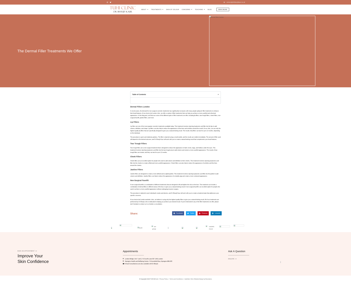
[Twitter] (110, 2)
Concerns (186, 9)
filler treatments (178, 115)
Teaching (199, 9)
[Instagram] (107, 2)
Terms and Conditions (176, 279)
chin (181, 176)
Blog (210, 9)
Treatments (156, 9)
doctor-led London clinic (153, 113)
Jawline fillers (134, 174)
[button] (218, 94)
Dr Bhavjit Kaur (159, 139)
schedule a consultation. (155, 204)
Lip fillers (132, 126)
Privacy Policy (163, 279)
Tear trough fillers (135, 148)
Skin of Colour (172, 9)
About (143, 9)
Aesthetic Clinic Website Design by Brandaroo (198, 279)
